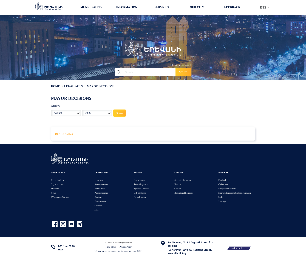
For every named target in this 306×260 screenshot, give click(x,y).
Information (126, 7)
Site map (222, 201)
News (53, 192)
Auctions (98, 197)
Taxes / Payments (141, 184)
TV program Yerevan (60, 197)
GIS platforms (140, 192)
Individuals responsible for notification (234, 192)
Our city (197, 7)
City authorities (57, 180)
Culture (177, 188)
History (177, 184)
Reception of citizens (227, 188)
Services (162, 7)
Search (183, 72)
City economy (57, 184)
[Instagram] (63, 224)
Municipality (91, 7)
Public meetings (101, 192)
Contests (98, 205)
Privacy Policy (126, 246)
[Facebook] (55, 224)
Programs (55, 188)
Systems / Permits (141, 188)
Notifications (100, 188)
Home (55, 86)
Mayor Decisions (100, 86)
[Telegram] (79, 224)
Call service (223, 184)
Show (119, 113)
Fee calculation (140, 197)
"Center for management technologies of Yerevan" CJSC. (119, 251)
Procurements (100, 201)
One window (139, 180)
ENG (263, 7)
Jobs (96, 209)
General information (182, 180)
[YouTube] (72, 224)
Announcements (101, 184)
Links (220, 197)
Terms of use (110, 246)
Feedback (232, 7)
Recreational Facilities (183, 192)
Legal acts (73, 86)
